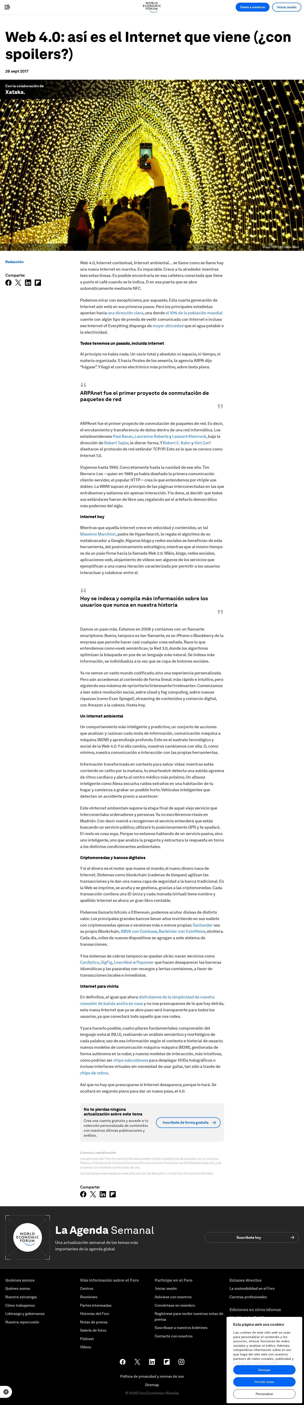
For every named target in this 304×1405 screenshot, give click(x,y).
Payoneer (145, 962)
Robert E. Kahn (177, 442)
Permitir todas (264, 1382)
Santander (203, 925)
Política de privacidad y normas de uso (152, 1376)
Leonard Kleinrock (189, 436)
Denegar (264, 1370)
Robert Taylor (116, 442)
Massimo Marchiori (98, 534)
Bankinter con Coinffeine (182, 931)
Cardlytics (89, 962)
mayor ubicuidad (168, 325)
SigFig (106, 962)
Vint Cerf (202, 442)
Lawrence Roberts (151, 436)
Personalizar (264, 1394)
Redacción (14, 262)
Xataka (14, 92)
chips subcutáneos (130, 1060)
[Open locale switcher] (6, 1392)
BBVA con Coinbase (139, 931)
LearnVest (123, 962)
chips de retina (94, 1072)
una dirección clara (125, 312)
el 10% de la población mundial (194, 312)
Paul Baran (123, 436)
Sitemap (152, 1385)
